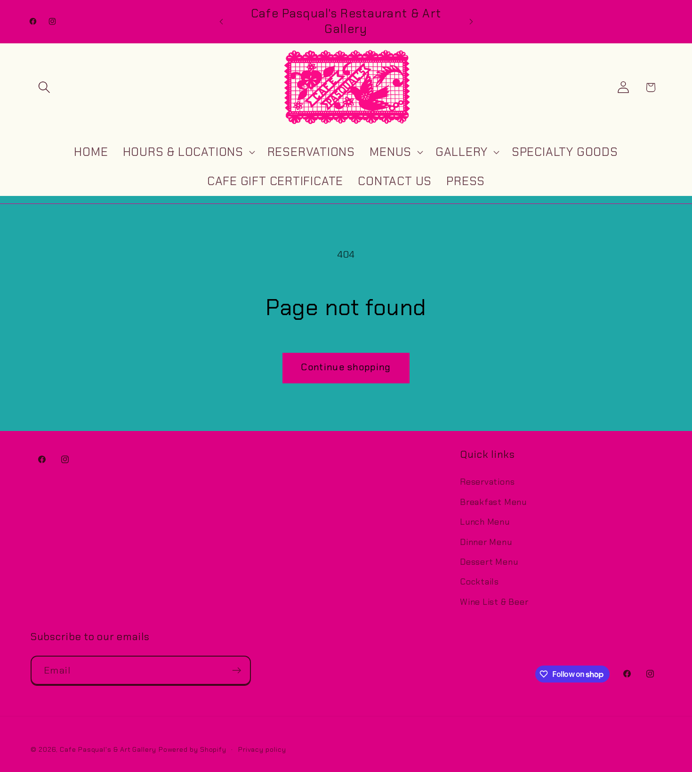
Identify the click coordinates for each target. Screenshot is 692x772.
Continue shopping (346, 367)
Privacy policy (262, 749)
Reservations (487, 482)
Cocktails (479, 581)
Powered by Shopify (192, 749)
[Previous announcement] (221, 21)
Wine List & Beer (494, 601)
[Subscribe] (236, 670)
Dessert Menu (489, 561)
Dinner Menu (486, 541)
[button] (44, 87)
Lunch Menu (485, 522)
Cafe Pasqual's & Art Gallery (108, 749)
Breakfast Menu (493, 501)
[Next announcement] (471, 21)
